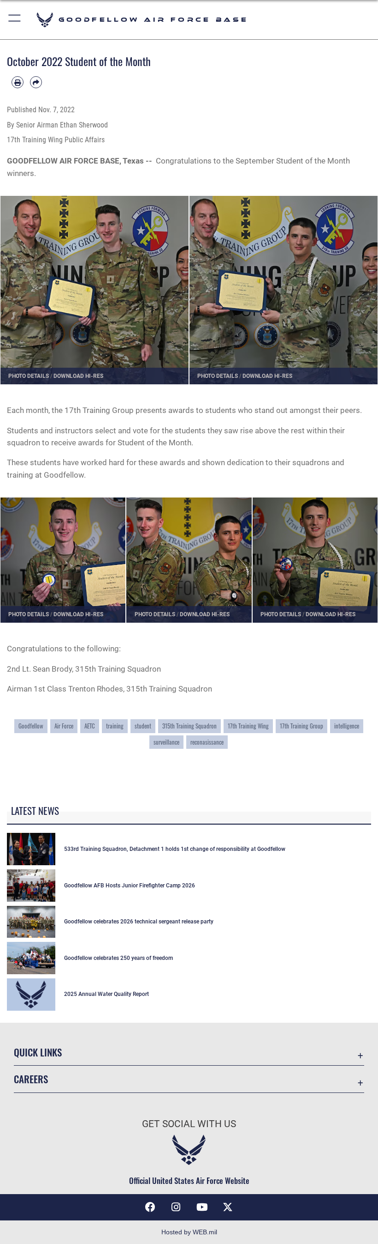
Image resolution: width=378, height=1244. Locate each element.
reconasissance (207, 741)
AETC (89, 725)
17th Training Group (301, 725)
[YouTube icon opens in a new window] (202, 1207)
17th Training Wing (248, 725)
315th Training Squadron (189, 725)
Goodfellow (30, 725)
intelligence (346, 725)
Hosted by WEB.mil (189, 1232)
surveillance (166, 741)
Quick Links (38, 1052)
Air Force (63, 725)
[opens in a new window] (228, 1207)
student (143, 725)
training (115, 725)
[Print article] (18, 82)
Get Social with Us (189, 1123)
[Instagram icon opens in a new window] (176, 1207)
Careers (31, 1079)
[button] (15, 19)
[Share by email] (36, 82)
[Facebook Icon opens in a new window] (150, 1207)
